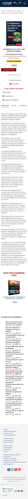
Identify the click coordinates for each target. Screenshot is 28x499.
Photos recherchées (8, 440)
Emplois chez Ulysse (8, 442)
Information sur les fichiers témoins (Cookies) (15, 462)
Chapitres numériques (11, 100)
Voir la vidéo (15, 83)
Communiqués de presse (10, 435)
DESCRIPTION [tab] (5, 105)
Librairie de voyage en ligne (10, 431)
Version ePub (8, 96)
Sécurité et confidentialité (10, 458)
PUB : (17, 326)
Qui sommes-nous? (9, 433)
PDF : (11, 326)
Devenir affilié (7, 456)
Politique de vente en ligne (10, 460)
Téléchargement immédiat (14, 74)
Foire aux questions (8, 464)
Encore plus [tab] (23, 105)
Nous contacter (7, 449)
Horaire (5, 451)
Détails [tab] (14, 105)
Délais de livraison (8, 445)
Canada (19, 11)
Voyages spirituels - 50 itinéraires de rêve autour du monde (14, 298)
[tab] (14, 317)
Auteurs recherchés (8, 438)
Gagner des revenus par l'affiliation (12, 454)
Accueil (3, 11)
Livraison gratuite (8, 447)
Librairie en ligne (10, 11)
